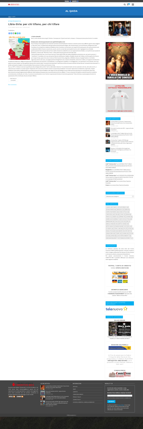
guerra (109, 219)
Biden (127, 209)
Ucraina (125, 233)
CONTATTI (75, 391)
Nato (129, 226)
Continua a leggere (13, 79)
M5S (128, 221)
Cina (117, 214)
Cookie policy (77, 399)
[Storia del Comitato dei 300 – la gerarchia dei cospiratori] (108, 129)
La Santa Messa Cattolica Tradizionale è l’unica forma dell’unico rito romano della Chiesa (121, 123)
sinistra (121, 231)
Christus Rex (110, 214)
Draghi (128, 214)
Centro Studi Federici (112, 212)
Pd (125, 228)
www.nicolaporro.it (127, 238)
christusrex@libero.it (24, 389)
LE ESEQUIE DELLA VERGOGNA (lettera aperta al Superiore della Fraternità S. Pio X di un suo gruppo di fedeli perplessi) (120, 177)
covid (122, 214)
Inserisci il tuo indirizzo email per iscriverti (119, 392)
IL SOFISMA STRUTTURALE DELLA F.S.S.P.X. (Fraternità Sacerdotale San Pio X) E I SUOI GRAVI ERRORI (121, 135)
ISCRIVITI (111, 401)
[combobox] (120, 196)
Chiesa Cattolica (124, 212)
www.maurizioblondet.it (113, 238)
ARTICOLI (75, 386)
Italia (117, 221)
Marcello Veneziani (111, 224)
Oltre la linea (118, 228)
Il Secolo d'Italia (127, 219)
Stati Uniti (128, 231)
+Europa (109, 207)
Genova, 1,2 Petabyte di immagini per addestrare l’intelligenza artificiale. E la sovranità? (121, 150)
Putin (130, 228)
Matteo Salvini (110, 226)
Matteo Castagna (124, 224)
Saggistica (18, 21)
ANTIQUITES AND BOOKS (117, 360)
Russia (108, 231)
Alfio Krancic (124, 207)
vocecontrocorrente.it (124, 235)
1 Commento (13, 84)
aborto (116, 207)
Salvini (115, 231)
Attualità (11, 21)
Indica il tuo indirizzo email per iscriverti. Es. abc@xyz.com (119, 397)
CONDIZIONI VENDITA (78, 394)
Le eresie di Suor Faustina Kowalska (120, 185)
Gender (115, 216)
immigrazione (110, 221)
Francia (108, 216)
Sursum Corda (110, 233)
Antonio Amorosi (111, 209)
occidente (109, 228)
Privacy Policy (77, 397)
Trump (118, 233)
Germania (122, 216)
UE (131, 233)
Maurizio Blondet (121, 226)
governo (129, 216)
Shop (74, 389)
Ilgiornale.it (117, 219)
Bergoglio (120, 209)
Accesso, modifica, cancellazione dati (83, 402)
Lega (123, 221)
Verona (113, 235)
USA (108, 235)
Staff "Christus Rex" (24, 27)
